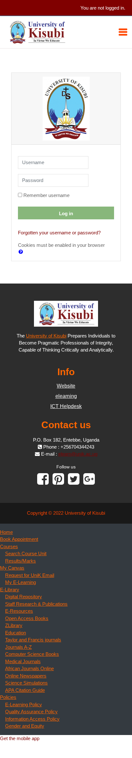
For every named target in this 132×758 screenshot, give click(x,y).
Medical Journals (23, 661)
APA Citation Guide (25, 690)
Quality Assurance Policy (31, 711)
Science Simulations (26, 683)
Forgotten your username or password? (59, 232)
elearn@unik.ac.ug (77, 454)
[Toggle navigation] (123, 32)
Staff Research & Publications (36, 604)
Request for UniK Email (29, 575)
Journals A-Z (18, 647)
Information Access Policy (32, 719)
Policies (8, 697)
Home (6, 532)
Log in (66, 213)
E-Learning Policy (23, 704)
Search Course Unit (25, 553)
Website (66, 386)
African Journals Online (29, 668)
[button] (22, 251)
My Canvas (12, 568)
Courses (9, 546)
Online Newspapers (25, 675)
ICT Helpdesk (66, 406)
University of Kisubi (46, 335)
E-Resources (19, 611)
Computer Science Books (32, 654)
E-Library (9, 589)
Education (15, 632)
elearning (66, 396)
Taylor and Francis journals (33, 639)
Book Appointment (19, 539)
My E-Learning (20, 582)
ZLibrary (13, 625)
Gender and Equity (24, 726)
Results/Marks (20, 561)
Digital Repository (23, 596)
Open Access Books (26, 618)
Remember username (46, 195)
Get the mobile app (19, 738)
